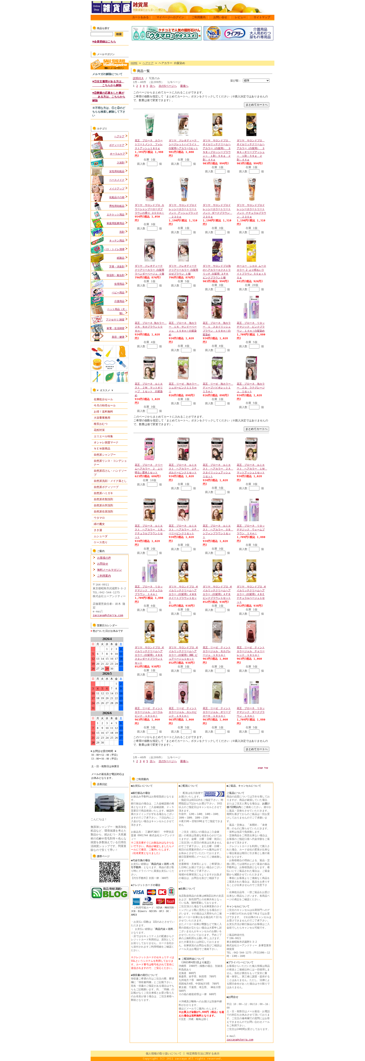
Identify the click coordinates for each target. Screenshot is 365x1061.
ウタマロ (99, 517)
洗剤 (121, 231)
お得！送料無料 (103, 411)
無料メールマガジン (109, 569)
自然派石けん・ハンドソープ (110, 472)
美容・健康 (118, 336)
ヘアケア (119, 136)
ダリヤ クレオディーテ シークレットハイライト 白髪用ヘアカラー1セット (184, 144)
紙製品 (120, 257)
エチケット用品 (115, 214)
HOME (134, 63)
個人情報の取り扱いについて (163, 1053)
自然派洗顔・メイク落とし (110, 480)
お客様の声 (104, 557)
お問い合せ (220, 17)
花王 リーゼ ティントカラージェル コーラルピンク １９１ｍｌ (149, 712)
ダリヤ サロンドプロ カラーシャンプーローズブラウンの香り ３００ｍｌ (149, 209)
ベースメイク (116, 179)
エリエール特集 (103, 436)
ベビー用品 (118, 292)
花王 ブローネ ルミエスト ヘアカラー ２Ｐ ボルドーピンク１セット (184, 468)
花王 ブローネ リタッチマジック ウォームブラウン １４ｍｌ (251, 529)
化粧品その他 (116, 197)
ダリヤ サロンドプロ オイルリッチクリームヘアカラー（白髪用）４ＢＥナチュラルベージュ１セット (251, 594)
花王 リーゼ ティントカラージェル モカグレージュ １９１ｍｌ (217, 651)
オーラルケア (117, 153)
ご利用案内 (199, 17)
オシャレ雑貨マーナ (106, 442)
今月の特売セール (105, 405)
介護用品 (119, 301)
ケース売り (101, 542)
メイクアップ (116, 188)
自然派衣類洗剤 (103, 499)
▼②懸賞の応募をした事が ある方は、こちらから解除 (108, 96)
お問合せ (102, 563)
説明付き (138, 78)
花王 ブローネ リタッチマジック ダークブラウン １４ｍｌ (251, 712)
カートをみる (140, 17)
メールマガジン (106, 54)
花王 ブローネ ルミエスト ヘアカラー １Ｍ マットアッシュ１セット (252, 468)
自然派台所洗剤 (103, 505)
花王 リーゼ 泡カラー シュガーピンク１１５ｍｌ (184, 387)
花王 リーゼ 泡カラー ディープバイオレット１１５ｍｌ (218, 387)
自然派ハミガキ (103, 493)
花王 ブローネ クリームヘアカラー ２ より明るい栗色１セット (149, 468)
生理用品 (119, 283)
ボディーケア (116, 145)
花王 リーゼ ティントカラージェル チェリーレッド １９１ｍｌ (251, 651)
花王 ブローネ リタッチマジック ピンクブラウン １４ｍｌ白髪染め (251, 326)
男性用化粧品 (116, 205)
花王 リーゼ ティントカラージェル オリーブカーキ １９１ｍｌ (217, 712)
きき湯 (98, 530)
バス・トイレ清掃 (114, 249)
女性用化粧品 (116, 171)
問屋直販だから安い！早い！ (149, 9)
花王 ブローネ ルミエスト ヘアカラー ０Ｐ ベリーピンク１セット (184, 529)
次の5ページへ (168, 85)
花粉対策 (99, 430)
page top (263, 768)
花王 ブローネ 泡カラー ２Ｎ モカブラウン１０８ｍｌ (151, 326)
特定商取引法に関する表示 (203, 1053)
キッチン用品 (116, 240)
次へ (152, 85)
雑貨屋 (140, 5)
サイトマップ (262, 17)
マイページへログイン (170, 17)
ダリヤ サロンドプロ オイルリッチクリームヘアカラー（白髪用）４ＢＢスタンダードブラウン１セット (149, 655)
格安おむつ (101, 423)
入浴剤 (120, 162)
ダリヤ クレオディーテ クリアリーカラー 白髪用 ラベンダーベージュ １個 (149, 269)
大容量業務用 (102, 417)
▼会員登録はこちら (104, 41)
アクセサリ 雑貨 (115, 319)
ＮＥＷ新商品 (102, 448)
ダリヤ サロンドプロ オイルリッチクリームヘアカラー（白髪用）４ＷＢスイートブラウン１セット (183, 594)
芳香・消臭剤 (116, 266)
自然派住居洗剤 (103, 511)
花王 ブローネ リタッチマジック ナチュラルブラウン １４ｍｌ (149, 590)
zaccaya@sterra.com (108, 615)
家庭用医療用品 (115, 223)
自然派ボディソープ (106, 487)
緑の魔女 (99, 524)
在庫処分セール (103, 399)
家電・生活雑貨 (115, 328)
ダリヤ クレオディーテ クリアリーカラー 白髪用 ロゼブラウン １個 (183, 269)
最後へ (184, 85)
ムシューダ (101, 536)
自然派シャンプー (105, 454)
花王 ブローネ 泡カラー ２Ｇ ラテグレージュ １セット (251, 387)
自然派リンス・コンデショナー (110, 462)
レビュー (240, 17)
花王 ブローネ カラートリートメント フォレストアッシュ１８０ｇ (149, 144)
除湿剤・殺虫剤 (115, 275)
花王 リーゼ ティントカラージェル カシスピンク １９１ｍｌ (183, 712)
